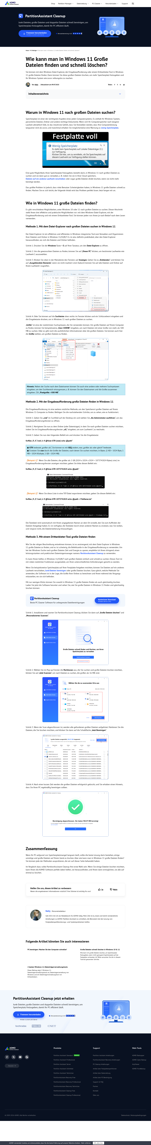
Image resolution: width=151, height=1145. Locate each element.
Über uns (96, 1095)
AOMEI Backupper (138, 1055)
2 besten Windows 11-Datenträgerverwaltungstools (48, 967)
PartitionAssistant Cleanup (91, 553)
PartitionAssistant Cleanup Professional (67, 1095)
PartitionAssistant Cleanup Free (64, 1091)
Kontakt (95, 1091)
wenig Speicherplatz (109, 127)
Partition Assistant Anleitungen (103, 1055)
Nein (115, 889)
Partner (95, 1086)
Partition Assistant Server (62, 1064)
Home (27, 50)
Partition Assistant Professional (64, 1060)
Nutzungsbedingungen (138, 1115)
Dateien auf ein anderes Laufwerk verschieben (45, 179)
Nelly (36, 85)
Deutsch (11, 1066)
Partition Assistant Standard (63, 1055)
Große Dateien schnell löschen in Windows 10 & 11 (100, 949)
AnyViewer (135, 1064)
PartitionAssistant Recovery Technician (66, 1086)
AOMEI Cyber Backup (139, 1060)
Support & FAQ (98, 1082)
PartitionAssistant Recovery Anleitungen (106, 1060)
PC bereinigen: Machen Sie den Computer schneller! (47, 949)
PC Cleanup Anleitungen (101, 1064)
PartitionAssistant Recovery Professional (67, 1082)
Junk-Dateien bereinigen (55, 570)
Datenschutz (125, 1115)
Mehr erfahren (86, 1143)
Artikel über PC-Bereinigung (102, 1077)
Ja (102, 889)
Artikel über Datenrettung (101, 1073)
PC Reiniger (33, 50)
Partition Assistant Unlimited (63, 1069)
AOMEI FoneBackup (138, 1069)
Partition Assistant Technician (64, 1073)
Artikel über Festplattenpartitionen (105, 1069)
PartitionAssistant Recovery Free (64, 1077)
